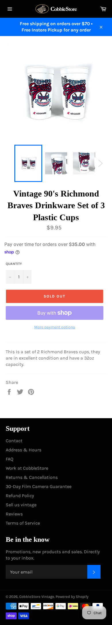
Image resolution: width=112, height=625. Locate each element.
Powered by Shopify (72, 596)
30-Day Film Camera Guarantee (39, 486)
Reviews (14, 514)
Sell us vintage (21, 504)
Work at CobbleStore (27, 468)
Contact (14, 440)
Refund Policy (20, 495)
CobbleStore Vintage (36, 596)
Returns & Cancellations (32, 477)
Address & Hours (23, 450)
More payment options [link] (54, 327)
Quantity (14, 264)
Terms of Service (23, 523)
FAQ (9, 459)
